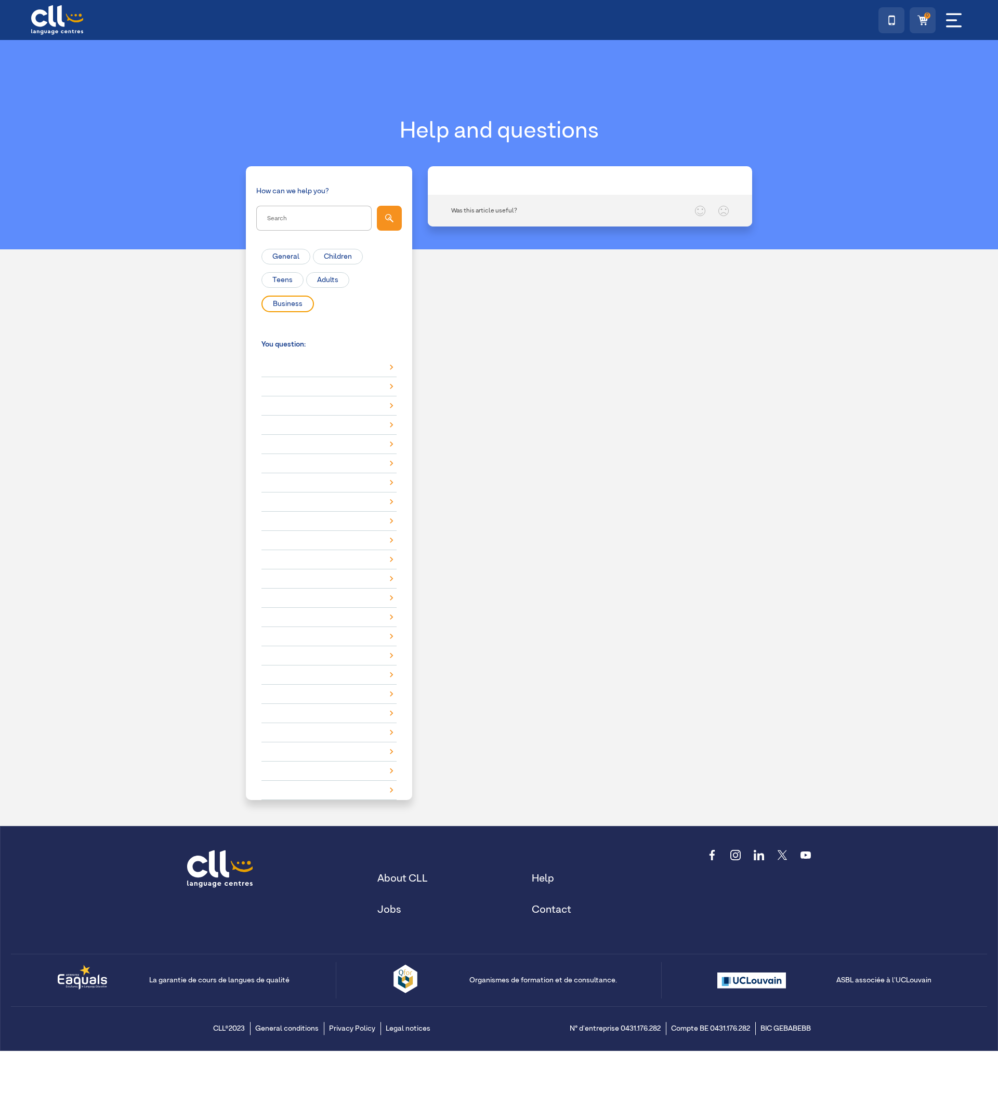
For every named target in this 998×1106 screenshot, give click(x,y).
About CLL (402, 878)
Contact (551, 909)
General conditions (287, 1028)
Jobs (389, 909)
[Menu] (954, 20)
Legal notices (408, 1028)
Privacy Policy (352, 1028)
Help (543, 878)
